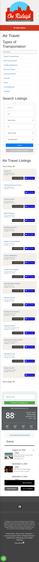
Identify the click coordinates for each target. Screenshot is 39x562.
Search (19, 145)
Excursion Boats (9, 69)
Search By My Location (20, 150)
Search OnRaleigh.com (20, 403)
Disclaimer (29, 533)
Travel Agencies (9, 87)
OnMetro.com (10, 538)
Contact (6, 536)
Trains (6, 82)
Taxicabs (7, 78)
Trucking (7, 91)
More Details (30, 178)
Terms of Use (20, 533)
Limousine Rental (10, 74)
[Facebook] (20, 507)
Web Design (20, 538)
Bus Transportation (10, 60)
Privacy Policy (10, 533)
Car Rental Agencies (11, 65)
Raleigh (6, 174)
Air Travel (7, 52)
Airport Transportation (11, 56)
